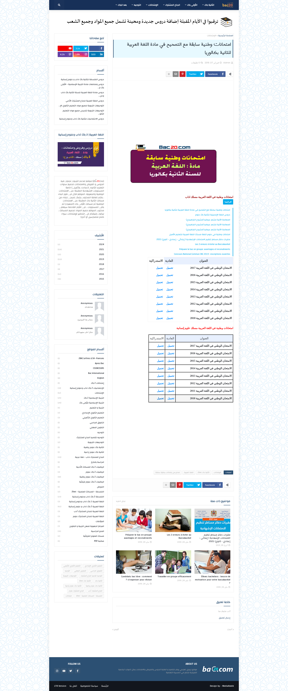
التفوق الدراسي (81, 423)
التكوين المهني (81, 427)
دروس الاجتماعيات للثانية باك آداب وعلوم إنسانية (81, 119)
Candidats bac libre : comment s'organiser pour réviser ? (136, 578)
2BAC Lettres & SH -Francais (81, 358)
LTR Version (60, 686)
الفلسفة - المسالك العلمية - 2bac (81, 492)
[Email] (176, 74)
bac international (81, 373)
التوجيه (81, 432)
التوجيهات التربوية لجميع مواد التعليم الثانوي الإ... (81, 106)
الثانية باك (98, 581)
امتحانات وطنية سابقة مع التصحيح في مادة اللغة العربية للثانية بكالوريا (197, 210)
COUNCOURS (81, 368)
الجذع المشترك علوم (76, 591)
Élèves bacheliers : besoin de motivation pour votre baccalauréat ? (212, 580)
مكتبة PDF (81, 541)
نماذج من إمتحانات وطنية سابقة (167, 472)
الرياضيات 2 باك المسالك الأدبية (81, 467)
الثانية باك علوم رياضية (81, 447)
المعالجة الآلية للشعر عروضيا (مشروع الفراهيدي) (208, 220)
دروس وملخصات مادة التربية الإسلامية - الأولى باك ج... (82, 86)
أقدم (116, 629)
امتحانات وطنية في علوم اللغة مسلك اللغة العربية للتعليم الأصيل (199, 234)
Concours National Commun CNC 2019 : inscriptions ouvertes (202, 254)
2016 (81, 274)
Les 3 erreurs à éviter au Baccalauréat (212, 244)
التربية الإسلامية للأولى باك (81, 403)
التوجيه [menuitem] (137, 5)
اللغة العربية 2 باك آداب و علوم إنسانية (81, 506)
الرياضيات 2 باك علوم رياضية (81, 477)
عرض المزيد (121, 501)
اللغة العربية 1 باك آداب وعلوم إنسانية (81, 501)
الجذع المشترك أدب (95, 591)
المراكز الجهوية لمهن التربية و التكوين (81, 526)
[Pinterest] (183, 74)
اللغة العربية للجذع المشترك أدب (81, 511)
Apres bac (81, 363)
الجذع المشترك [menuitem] (172, 5)
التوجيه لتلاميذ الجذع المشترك (81, 437)
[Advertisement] (173, 108)
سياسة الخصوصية (89, 686)
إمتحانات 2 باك (81, 383)
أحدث (229, 629)
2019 (81, 259)
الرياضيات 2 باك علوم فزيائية (81, 482)
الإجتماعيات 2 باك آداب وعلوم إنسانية (81, 388)
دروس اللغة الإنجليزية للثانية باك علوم (212, 215)
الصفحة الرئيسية (225, 35)
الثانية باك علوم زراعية (81, 452)
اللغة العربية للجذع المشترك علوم (81, 516)
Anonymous (87, 303)
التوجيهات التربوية (81, 442)
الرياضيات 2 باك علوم (81, 472)
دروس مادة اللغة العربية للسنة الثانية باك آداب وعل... (82, 94)
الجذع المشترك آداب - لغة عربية (81, 457)
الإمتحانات (211, 35)
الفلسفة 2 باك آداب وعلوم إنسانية (81, 497)
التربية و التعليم (81, 408)
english (81, 378)
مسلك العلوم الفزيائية (81, 536)
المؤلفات (81, 521)
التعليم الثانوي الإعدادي (81, 413)
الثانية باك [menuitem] (209, 5)
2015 (81, 279)
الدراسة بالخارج (81, 462)
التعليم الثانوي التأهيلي (81, 418)
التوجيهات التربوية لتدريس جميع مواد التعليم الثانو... (83, 112)
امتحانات (69, 596)
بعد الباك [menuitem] (122, 5)
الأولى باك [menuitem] (192, 5)
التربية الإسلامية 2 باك (81, 398)
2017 (81, 269)
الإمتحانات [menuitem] (153, 5)
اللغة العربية (189, 472)
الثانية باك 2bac (204, 472)
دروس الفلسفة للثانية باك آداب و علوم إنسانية (82, 79)
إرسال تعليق (224, 618)
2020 (81, 254)
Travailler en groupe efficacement (174, 576)
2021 (81, 249)
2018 (81, 264)
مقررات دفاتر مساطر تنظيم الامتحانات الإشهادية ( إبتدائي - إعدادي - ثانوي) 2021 (193, 239)
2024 (81, 244)
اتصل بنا (73, 686)
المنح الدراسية (81, 531)
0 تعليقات (195, 62)
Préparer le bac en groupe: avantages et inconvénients (204, 249)
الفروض (81, 487)
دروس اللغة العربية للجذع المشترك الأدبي (85, 101)
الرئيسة (104, 686)
